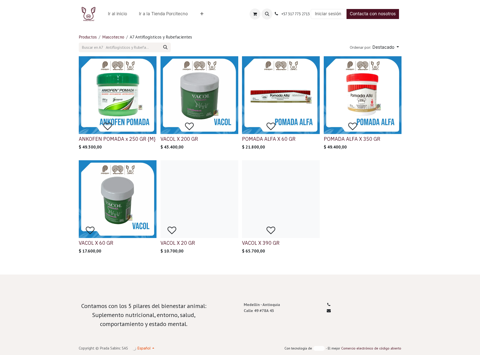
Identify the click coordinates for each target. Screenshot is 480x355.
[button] (267, 14)
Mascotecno (113, 37)
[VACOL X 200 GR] (199, 95)
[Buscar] (165, 47)
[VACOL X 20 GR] (199, 199)
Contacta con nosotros (373, 13)
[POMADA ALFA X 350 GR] (363, 95)
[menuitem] (117, 14)
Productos (88, 37)
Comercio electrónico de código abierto (371, 348)
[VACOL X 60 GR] (117, 199)
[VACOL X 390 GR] (281, 199)
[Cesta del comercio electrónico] (255, 14)
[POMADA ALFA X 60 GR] (281, 95)
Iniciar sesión (328, 13)
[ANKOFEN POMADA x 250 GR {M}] (117, 95)
